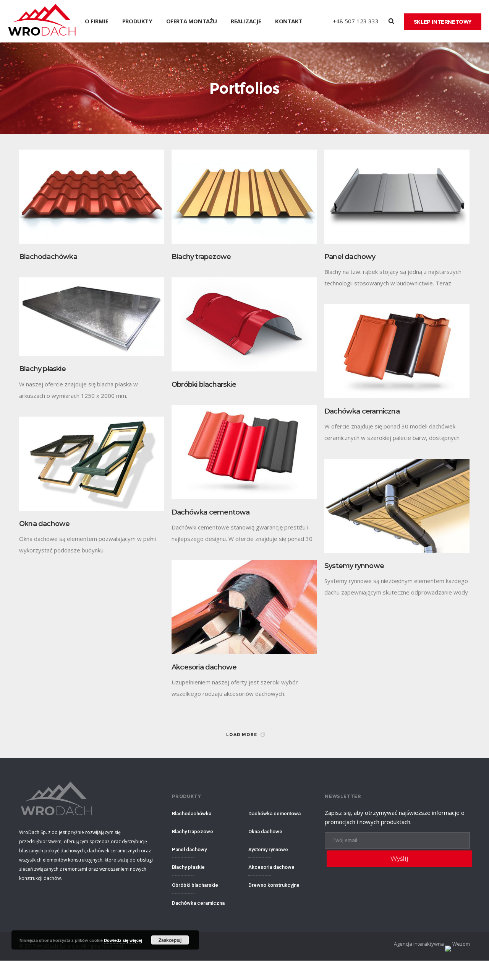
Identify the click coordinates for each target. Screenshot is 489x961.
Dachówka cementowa (211, 512)
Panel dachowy (350, 256)
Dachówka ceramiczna (362, 411)
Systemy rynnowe (354, 566)
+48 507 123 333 (356, 21)
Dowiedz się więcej (123, 940)
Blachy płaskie (42, 369)
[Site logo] (42, 21)
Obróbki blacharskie (204, 384)
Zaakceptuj (170, 940)
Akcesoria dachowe (204, 667)
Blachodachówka (48, 256)
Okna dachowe (44, 524)
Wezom (460, 943)
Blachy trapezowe (201, 256)
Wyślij (399, 858)
